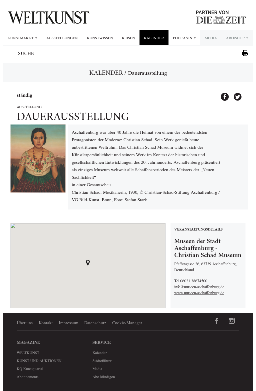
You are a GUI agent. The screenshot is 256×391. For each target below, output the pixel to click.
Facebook (222, 94)
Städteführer (102, 360)
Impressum (68, 323)
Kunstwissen (100, 37)
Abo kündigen (103, 376)
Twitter (235, 94)
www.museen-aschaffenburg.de (199, 292)
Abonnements (27, 376)
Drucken (245, 53)
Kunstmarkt (21, 37)
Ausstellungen (62, 37)
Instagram (231, 321)
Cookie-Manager (127, 323)
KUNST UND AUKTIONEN (39, 360)
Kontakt (46, 323)
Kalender (154, 37)
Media (211, 37)
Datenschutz (95, 323)
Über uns (25, 323)
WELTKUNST (28, 352)
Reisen (128, 37)
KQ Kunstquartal (30, 368)
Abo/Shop (236, 37)
